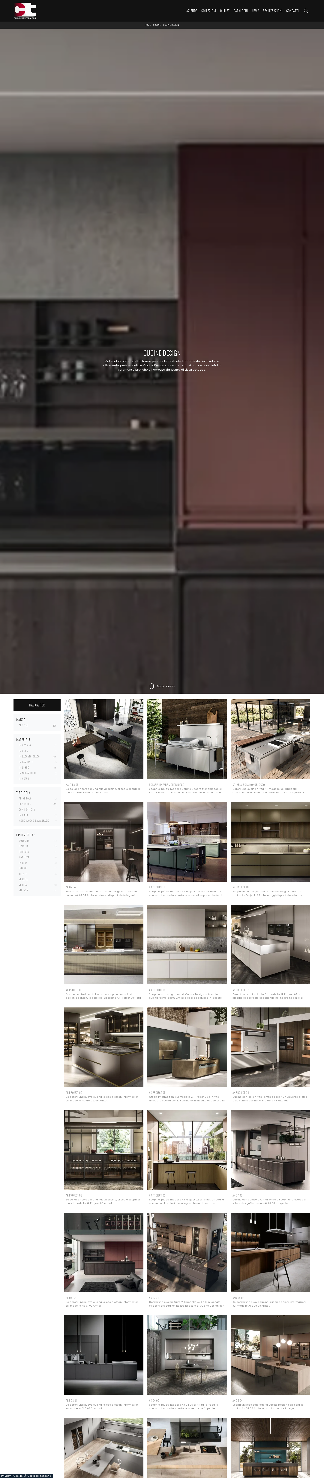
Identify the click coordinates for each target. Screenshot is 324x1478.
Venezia (23, 879)
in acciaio (25, 745)
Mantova (24, 857)
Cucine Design (171, 25)
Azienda (192, 11)
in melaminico (27, 773)
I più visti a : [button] (25, 835)
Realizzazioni (273, 11)
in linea (23, 815)
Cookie (18, 1476)
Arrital (23, 725)
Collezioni (208, 11)
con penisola (27, 809)
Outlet (225, 11)
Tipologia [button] (23, 793)
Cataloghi (241, 11)
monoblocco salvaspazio (34, 820)
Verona (23, 885)
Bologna (24, 840)
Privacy (6, 1476)
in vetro (24, 778)
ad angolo (25, 798)
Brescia (23, 846)
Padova (23, 863)
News (255, 11)
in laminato (26, 762)
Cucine (157, 25)
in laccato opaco (29, 756)
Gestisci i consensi (39, 1476)
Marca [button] (21, 720)
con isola (25, 804)
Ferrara (24, 851)
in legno (24, 767)
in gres (23, 751)
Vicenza (23, 890)
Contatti (292, 11)
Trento (23, 874)
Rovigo (23, 868)
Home (148, 25)
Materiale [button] (23, 740)
